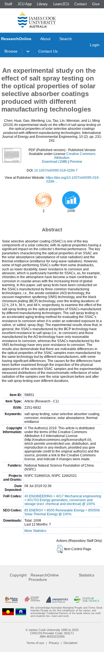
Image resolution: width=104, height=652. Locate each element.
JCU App (24, 4)
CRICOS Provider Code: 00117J (52, 633)
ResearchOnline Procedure (44, 577)
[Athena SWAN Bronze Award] (11, 599)
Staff (8, 4)
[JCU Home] (37, 19)
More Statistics (35, 531)
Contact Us (48, 51)
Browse (10, 51)
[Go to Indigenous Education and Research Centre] (8, 611)
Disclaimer (71, 643)
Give (96, 4)
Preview (76, 162)
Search (65, 39)
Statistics (86, 575)
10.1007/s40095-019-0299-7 (56, 170)
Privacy (54, 643)
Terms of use (35, 643)
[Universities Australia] (57, 599)
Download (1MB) (54, 162)
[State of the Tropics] (86, 599)
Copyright (18, 575)
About (45, 39)
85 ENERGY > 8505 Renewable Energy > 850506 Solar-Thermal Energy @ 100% (62, 512)
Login (95, 45)
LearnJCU (61, 4)
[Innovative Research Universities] (32, 599)
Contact (80, 4)
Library (42, 4)
